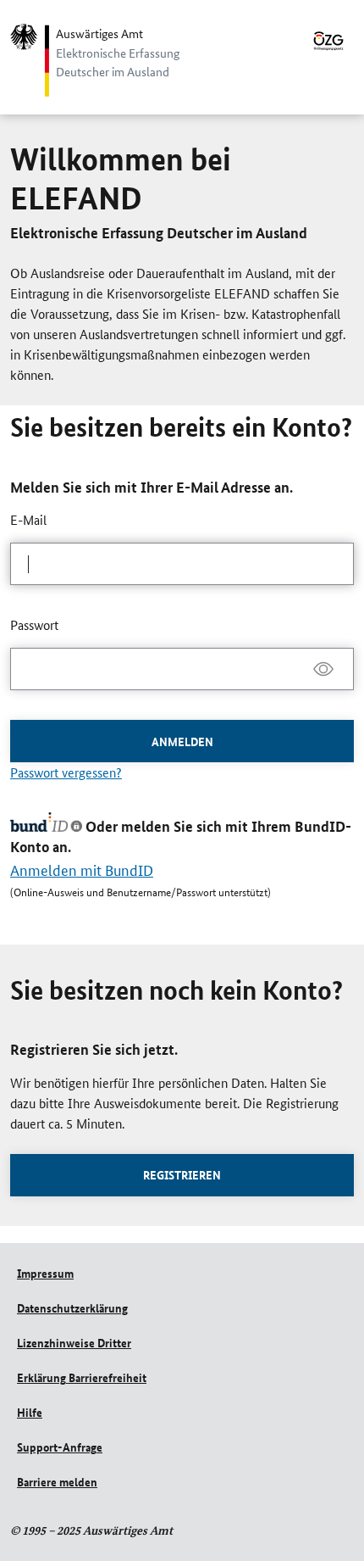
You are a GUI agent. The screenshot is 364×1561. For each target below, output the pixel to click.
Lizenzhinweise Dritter (74, 1342)
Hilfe (29, 1411)
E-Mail (28, 519)
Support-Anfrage (59, 1446)
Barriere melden (57, 1481)
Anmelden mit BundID (81, 869)
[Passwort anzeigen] (323, 669)
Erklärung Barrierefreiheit (81, 1377)
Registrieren (182, 1174)
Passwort (34, 624)
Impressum (45, 1272)
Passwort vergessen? (66, 772)
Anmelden (182, 741)
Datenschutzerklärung (72, 1307)
